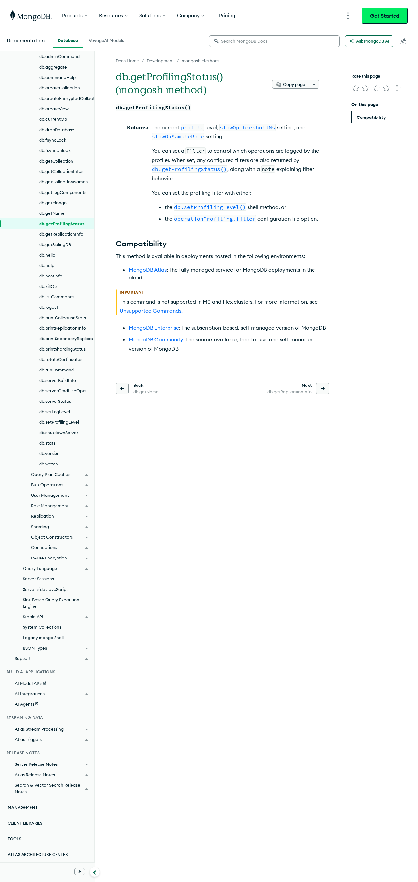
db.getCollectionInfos (61, 171)
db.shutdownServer (58, 432)
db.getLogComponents (62, 192)
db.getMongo (53, 202)
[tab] (68, 39)
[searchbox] (274, 41)
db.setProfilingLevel (59, 422)
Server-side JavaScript (45, 589)
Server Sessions (38, 578)
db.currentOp (53, 119)
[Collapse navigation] (94, 872)
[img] (355, 88)
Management (23, 807)
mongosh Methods (200, 60)
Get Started (384, 15)
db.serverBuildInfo (57, 380)
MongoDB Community (156, 339)
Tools (14, 838)
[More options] (314, 84)
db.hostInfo (50, 275)
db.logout (48, 307)
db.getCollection (56, 161)
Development (160, 60)
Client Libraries (25, 823)
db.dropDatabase (56, 129)
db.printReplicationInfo (62, 328)
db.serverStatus (55, 401)
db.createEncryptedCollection (66, 98)
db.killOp (48, 286)
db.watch (48, 463)
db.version (49, 453)
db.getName (52, 213)
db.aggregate (53, 67)
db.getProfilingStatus (62, 223)
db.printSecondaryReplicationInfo (66, 338)
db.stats (47, 443)
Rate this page (365, 76)
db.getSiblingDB (55, 244)
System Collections (42, 627)
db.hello (47, 255)
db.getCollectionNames (63, 181)
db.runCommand (56, 369)
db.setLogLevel (54, 411)
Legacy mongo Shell (43, 637)
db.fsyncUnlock (55, 150)
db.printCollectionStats (62, 317)
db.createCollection (59, 87)
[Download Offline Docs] (79, 871)
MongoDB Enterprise (154, 327)
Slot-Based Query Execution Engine (51, 603)
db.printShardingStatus (62, 349)
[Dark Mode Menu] (403, 41)
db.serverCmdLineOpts (62, 390)
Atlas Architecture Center (38, 854)
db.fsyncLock (52, 140)
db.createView (54, 108)
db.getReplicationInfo (61, 234)
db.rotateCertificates (60, 359)
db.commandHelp (57, 77)
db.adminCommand (59, 56)
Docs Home (127, 60)
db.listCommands (56, 296)
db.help (46, 265)
